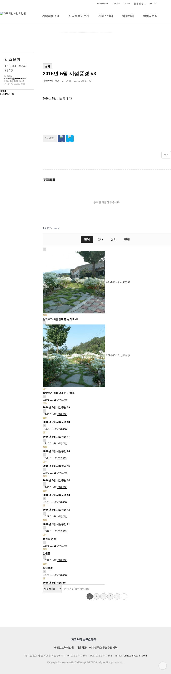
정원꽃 (46, 553)
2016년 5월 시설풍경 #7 (56, 436)
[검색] (101, 589)
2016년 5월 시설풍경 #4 (56, 480)
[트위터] (165, 3)
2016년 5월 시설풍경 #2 (56, 509)
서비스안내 (105, 16)
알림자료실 (150, 16)
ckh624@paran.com (15, 78)
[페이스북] (169, 3)
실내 (100, 239)
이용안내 (128, 16)
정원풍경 (48, 568)
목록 (166, 154)
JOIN (11, 94)
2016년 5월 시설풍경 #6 (56, 451)
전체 (87, 239)
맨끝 (124, 596)
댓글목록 (49, 179)
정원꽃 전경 (49, 538)
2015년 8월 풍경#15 (54, 582)
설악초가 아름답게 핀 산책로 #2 (60, 319)
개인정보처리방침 (64, 647)
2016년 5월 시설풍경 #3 (56, 495)
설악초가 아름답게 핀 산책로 (59, 392)
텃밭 (127, 239)
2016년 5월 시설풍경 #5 (56, 465)
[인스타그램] (160, 3)
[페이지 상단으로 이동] (162, 665)
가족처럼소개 (51, 16)
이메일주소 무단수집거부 (103, 647)
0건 (57, 80)
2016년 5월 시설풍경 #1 (56, 524)
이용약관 (82, 647)
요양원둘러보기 (79, 16)
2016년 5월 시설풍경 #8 (56, 422)
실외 (114, 239)
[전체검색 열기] (167, 16)
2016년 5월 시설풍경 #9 (56, 407)
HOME (4, 91)
